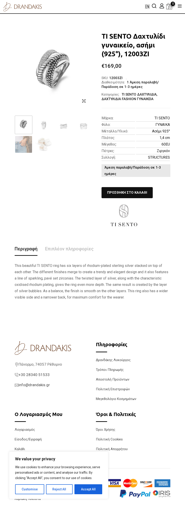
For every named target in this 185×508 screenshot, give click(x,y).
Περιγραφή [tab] (26, 249)
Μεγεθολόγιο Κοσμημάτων (116, 399)
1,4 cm (165, 138)
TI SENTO (162, 118)
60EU (166, 144)
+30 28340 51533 (34, 374)
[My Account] (162, 6)
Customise (30, 489)
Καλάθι (20, 449)
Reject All (59, 489)
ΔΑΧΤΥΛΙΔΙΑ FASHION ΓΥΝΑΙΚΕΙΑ (127, 99)
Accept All (88, 489)
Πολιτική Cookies (109, 439)
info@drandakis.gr (34, 385)
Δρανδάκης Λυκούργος (113, 360)
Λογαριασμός (25, 430)
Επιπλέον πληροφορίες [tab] (69, 249)
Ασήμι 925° (161, 131)
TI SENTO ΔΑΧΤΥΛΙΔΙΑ (139, 94)
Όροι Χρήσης (105, 430)
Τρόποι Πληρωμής (110, 370)
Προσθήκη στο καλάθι (127, 192)
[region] (58, 475)
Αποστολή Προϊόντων (112, 379)
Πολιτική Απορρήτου (112, 449)
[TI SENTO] (124, 215)
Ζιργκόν (163, 151)
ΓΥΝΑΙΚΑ (162, 124)
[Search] (154, 6)
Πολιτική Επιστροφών (113, 389)
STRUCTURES (159, 157)
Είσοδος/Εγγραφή (28, 439)
